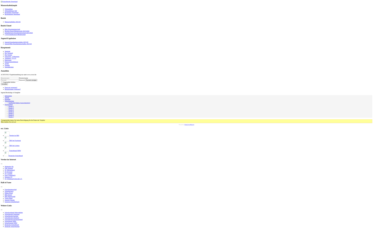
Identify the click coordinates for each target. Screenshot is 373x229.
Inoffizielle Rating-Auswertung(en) (19, 103)
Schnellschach (9, 191)
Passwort (22, 80)
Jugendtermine (9, 67)
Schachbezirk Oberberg (12, 218)
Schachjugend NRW (11, 223)
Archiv (7, 63)
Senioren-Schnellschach (12, 202)
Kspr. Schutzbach (10, 175)
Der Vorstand (9, 53)
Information (8, 96)
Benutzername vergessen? (13, 89)
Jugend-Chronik (10, 200)
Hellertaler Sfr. (9, 166)
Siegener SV (8, 177)
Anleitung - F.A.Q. (10, 58)
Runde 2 (11, 108)
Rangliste (7, 99)
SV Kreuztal (8, 172)
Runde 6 (11, 115)
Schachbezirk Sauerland (12, 214)
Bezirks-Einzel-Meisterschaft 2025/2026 (17, 31)
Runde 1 (11, 106)
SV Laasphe (8, 173)
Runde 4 (11, 111)
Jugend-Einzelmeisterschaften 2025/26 (16, 42)
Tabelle (7, 97)
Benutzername (23, 78)
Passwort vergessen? (11, 87)
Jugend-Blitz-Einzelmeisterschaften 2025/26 (18, 44)
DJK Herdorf (9, 168)
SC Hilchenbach (10, 170)
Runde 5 (11, 113)
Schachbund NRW (10, 221)
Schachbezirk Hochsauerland (14, 219)
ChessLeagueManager (189, 124)
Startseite (7, 51)
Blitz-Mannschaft (10, 196)
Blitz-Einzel (8, 195)
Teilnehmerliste (9, 101)
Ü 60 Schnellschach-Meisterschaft (15, 34)
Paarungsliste (9, 104)
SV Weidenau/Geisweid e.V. (13, 179)
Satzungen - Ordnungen (12, 56)
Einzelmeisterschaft (11, 189)
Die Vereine (8, 55)
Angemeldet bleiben (9, 82)
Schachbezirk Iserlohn (11, 216)
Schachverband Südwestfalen (14, 212)
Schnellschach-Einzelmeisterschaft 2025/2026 (19, 33)
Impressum (8, 60)
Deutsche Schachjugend (12, 226)
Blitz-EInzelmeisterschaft (12, 29)
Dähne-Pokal (9, 193)
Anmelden (4, 84)
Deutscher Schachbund (12, 225)
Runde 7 (11, 117)
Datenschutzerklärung (11, 62)
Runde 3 (11, 110)
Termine (7, 65)
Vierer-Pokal (8, 198)
